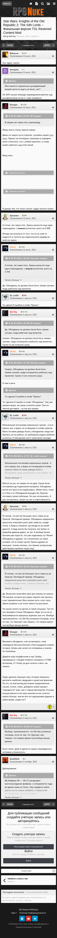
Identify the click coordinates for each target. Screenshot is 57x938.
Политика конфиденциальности (32, 913)
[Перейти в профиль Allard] (5, 248)
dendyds (14, 69)
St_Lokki (14, 295)
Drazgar (13, 104)
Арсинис (14, 215)
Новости (35, 36)
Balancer (14, 53)
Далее (47, 45)
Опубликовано (23, 56)
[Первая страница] (3, 45)
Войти (28, 861)
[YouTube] (28, 918)
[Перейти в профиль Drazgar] (5, 106)
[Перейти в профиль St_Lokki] (5, 297)
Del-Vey (12, 36)
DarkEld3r (14, 759)
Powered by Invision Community (28, 927)
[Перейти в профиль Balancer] (5, 54)
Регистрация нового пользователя (28, 847)
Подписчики (26, 871)
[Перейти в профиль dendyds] (5, 71)
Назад (9, 45)
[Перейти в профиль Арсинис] (5, 217)
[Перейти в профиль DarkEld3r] (5, 760)
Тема (13, 913)
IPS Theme (23, 910)
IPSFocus (34, 910)
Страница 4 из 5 (28, 45)
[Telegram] (22, 918)
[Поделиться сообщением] (53, 56)
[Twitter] (35, 918)
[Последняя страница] (53, 45)
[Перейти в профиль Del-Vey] (5, 313)
